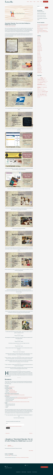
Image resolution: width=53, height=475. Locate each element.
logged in (10, 455)
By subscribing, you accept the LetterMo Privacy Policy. (14, 426)
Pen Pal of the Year (39, 90)
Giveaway (38, 82)
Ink (46, 82)
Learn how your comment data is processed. (22, 457)
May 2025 (38, 53)
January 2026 (39, 46)
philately (42, 90)
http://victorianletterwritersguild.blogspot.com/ (21, 398)
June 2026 (38, 39)
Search (38, 6)
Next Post (31, 433)
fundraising (43, 81)
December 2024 (39, 60)
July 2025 (38, 51)
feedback (38, 81)
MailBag (38, 87)
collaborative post (40, 79)
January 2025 (39, 58)
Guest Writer (41, 82)
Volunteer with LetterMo (40, 11)
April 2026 (38, 42)
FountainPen (40, 81)
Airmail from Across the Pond (44, 24)
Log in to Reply (31, 450)
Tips (40, 94)
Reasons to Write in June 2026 (41, 16)
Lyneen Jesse (9, 445)
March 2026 (39, 43)
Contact (38, 1)
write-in (46, 95)
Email (6, 423)
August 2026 (39, 36)
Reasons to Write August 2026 (41, 13)
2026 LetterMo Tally (44, 30)
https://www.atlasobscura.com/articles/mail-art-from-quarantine (15, 394)
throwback (38, 94)
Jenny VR (38, 30)
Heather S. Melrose (40, 31)
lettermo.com (11, 389)
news (38, 88)
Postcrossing (38, 91)
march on (42, 87)
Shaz (38, 24)
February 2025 (39, 57)
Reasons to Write (45, 91)
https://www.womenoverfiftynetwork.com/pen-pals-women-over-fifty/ (19, 401)
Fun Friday (47, 81)
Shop (41, 1)
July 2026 (38, 38)
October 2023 (39, 71)
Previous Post (7, 433)
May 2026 (38, 40)
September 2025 (39, 50)
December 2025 (39, 47)
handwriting (44, 82)
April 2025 (38, 54)
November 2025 (39, 49)
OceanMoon (39, 25)
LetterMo (39, 84)
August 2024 (39, 61)
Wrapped (44, 95)
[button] (35, 1)
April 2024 (38, 64)
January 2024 (39, 68)
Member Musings (45, 87)
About (31, 1)
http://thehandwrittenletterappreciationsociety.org (24, 397)
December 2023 (39, 69)
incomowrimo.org (12, 390)
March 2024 (39, 65)
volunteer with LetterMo (39, 95)
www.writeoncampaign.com (13, 391)
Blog (34, 1)
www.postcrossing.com (13, 392)
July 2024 (38, 62)
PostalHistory (44, 90)
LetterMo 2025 (43, 84)
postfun (41, 91)
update (43, 94)
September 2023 (39, 72)
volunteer (45, 94)
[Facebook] (5, 466)
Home (28, 1)
